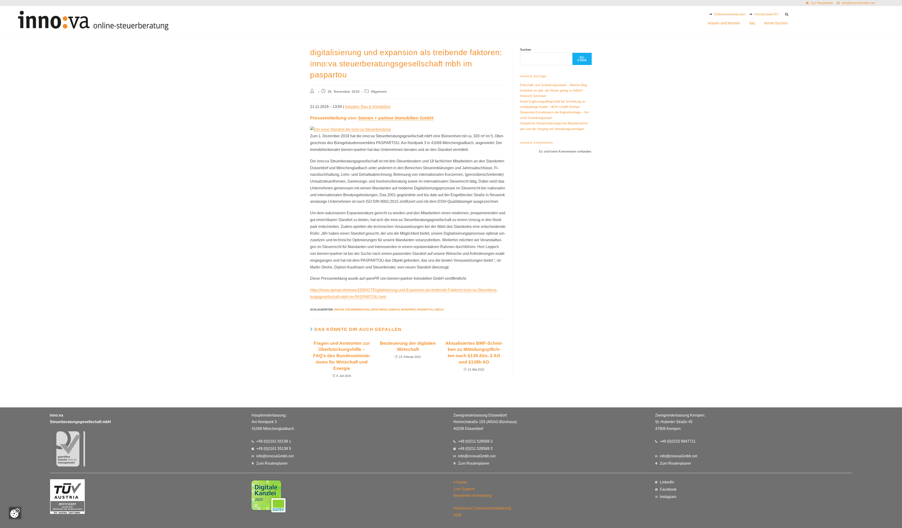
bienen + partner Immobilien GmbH (395, 117)
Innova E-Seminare (533, 96)
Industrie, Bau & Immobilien (368, 107)
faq (752, 23)
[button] (786, 14)
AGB (457, 515)
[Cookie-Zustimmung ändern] (15, 513)
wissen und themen (724, 23)
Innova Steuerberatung (352, 309)
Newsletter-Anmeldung (472, 495)
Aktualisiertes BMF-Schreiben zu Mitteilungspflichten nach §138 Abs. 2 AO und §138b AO (474, 353)
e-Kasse (460, 482)
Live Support (463, 489)
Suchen (525, 49)
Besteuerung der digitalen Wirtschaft (408, 346)
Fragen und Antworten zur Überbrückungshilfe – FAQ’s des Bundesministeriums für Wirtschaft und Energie (341, 356)
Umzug (439, 309)
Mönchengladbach (385, 309)
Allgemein (379, 91)
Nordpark (408, 309)
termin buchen (776, 23)
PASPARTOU (425, 309)
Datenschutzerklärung (492, 508)
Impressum (462, 508)
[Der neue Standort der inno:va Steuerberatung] (350, 129)
